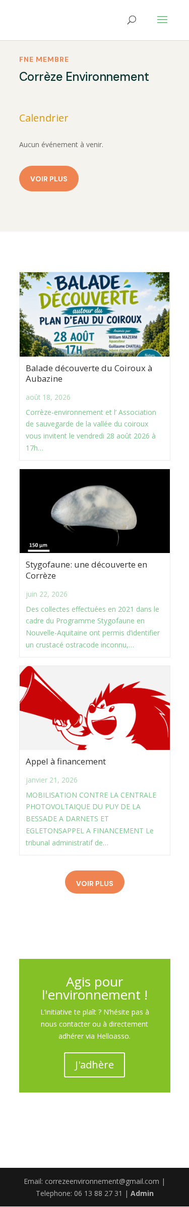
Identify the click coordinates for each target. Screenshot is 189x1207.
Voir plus (49, 178)
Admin (142, 1193)
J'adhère (94, 1064)
